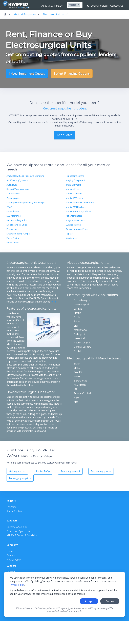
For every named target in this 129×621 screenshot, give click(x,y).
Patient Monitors (74, 215)
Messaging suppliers (20, 478)
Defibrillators (13, 211)
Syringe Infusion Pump (77, 229)
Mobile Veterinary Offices (78, 211)
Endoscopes (13, 229)
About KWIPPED (51, 5)
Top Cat (69, 233)
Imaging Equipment (75, 180)
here (53, 301)
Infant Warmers (73, 184)
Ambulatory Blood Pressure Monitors (25, 175)
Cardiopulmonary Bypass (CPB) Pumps (26, 202)
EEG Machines (14, 215)
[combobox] (74, 5)
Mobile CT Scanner (75, 198)
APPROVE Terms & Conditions (23, 535)
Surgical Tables (73, 224)
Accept (89, 601)
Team (10, 551)
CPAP (9, 207)
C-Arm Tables (13, 193)
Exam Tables (13, 242)
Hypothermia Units (75, 175)
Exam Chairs (13, 238)
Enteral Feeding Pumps (18, 233)
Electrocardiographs (17, 220)
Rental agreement (70, 471)
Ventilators (71, 238)
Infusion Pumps (73, 189)
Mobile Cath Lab (74, 193)
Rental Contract (15, 511)
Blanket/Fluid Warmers (18, 189)
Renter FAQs (43, 471)
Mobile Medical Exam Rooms (80, 202)
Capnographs (13, 198)
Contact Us (117, 5)
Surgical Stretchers (75, 220)
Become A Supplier (17, 527)
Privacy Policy (17, 584)
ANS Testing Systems (17, 180)
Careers (11, 555)
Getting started (17, 471)
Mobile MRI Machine (76, 207)
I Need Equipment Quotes (27, 73)
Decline (110, 601)
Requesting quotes (101, 471)
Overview (11, 506)
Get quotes (64, 135)
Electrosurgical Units (17, 224)
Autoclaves (12, 184)
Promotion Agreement (19, 531)
